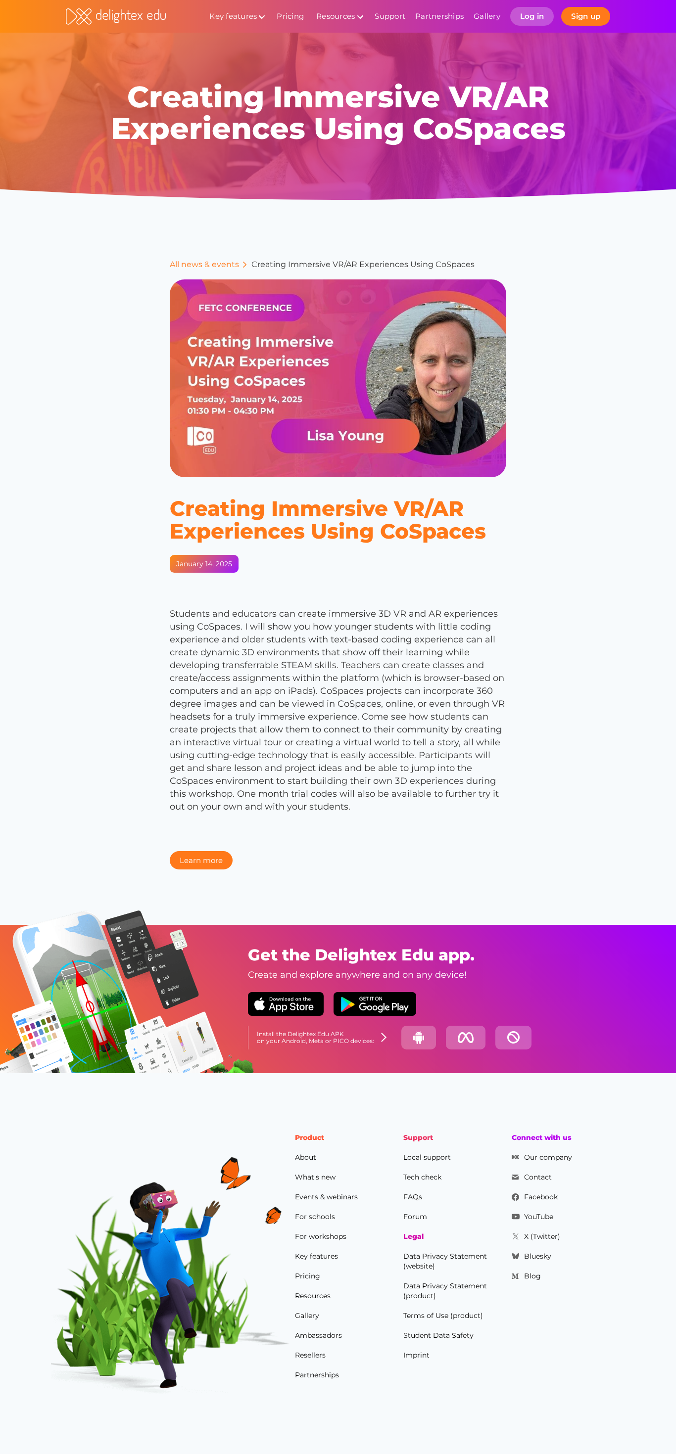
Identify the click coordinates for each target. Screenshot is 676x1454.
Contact (538, 1177)
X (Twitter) (542, 1236)
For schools (315, 1216)
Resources (335, 16)
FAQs (412, 1196)
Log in (532, 16)
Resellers (310, 1355)
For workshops (320, 1236)
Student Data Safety (438, 1335)
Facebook (541, 1196)
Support (390, 16)
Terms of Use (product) (443, 1315)
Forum (415, 1216)
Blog (532, 1276)
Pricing (290, 16)
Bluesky (537, 1256)
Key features (233, 16)
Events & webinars (326, 1196)
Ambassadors (318, 1335)
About (305, 1157)
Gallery (487, 16)
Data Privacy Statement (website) (445, 1261)
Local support (427, 1157)
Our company (548, 1157)
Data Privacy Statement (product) (445, 1290)
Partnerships (439, 16)
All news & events (204, 264)
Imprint (416, 1355)
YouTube (538, 1216)
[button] (236, 16)
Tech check (422, 1177)
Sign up (585, 16)
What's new (315, 1177)
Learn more (201, 860)
